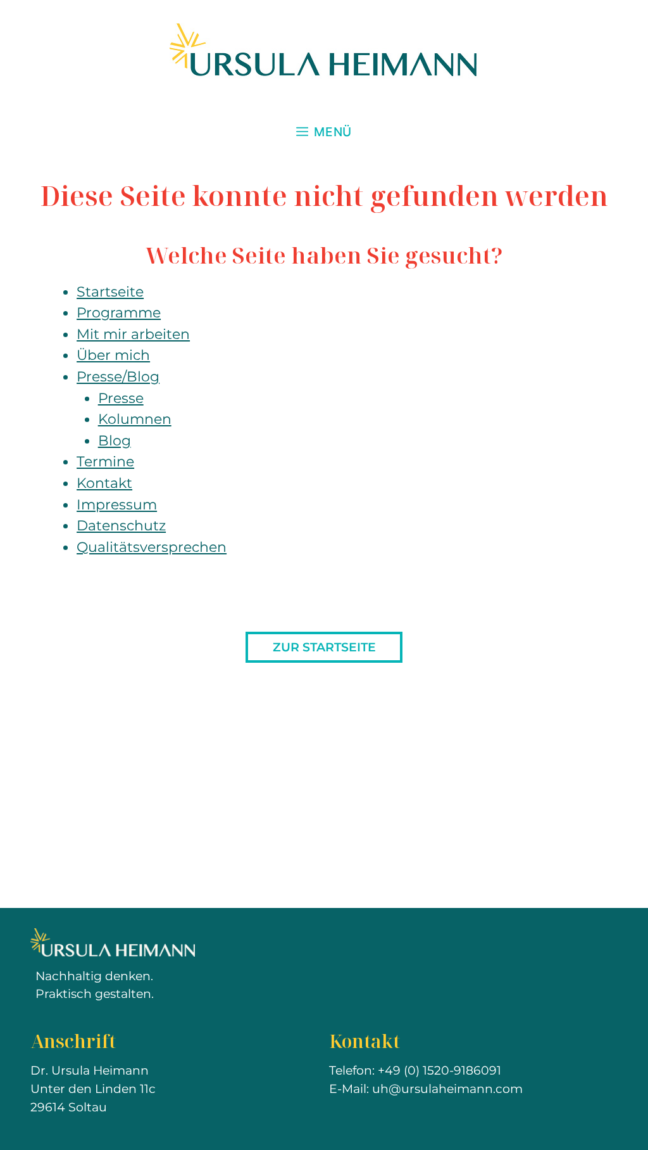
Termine (105, 461)
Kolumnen (134, 419)
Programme (119, 312)
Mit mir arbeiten (133, 334)
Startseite (110, 291)
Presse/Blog (118, 376)
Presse (121, 398)
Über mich (113, 355)
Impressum (117, 504)
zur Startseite (324, 647)
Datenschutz (121, 525)
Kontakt (104, 483)
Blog (114, 440)
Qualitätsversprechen (152, 547)
